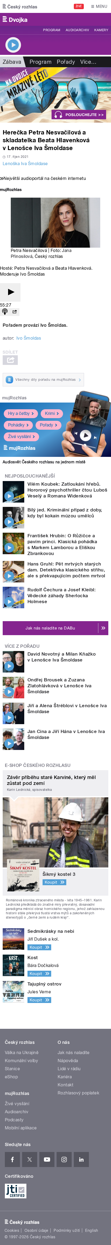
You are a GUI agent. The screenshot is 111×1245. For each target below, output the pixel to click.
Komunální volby (21, 1060)
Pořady (66, 62)
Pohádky (16, 425)
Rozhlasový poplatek (78, 1092)
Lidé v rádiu (69, 1068)
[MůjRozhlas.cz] (11, 190)
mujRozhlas (14, 397)
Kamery (101, 30)
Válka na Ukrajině (22, 1052)
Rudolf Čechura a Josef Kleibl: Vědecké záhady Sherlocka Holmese (61, 595)
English (91, 1230)
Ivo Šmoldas (28, 338)
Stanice (12, 1068)
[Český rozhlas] (20, 6)
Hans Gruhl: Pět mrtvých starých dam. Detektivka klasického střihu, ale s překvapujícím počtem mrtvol (66, 569)
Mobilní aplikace (21, 1127)
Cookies (12, 1230)
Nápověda (68, 1060)
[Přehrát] (10, 292)
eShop (11, 1076)
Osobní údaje (36, 1230)
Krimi (50, 413)
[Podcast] (5, 312)
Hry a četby (19, 413)
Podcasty (14, 1119)
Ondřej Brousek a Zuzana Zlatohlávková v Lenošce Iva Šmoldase (59, 685)
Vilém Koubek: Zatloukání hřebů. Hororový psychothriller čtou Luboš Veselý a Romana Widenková (67, 490)
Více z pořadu (22, 646)
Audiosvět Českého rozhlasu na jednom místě (44, 462)
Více (88, 62)
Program (51, 30)
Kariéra (65, 1076)
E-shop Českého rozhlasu (38, 765)
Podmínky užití (67, 1230)
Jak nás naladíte (74, 1052)
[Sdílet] (14, 312)
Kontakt (65, 1084)
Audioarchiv (77, 30)
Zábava (12, 62)
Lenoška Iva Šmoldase (25, 163)
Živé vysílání (19, 436)
